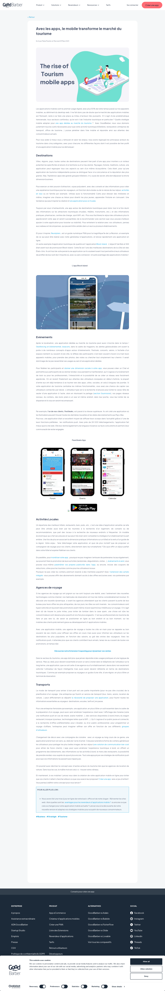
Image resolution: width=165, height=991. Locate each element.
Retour (32, 17)
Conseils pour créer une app (82, 891)
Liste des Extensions (58, 930)
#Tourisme (62, 816)
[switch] (64, 986)
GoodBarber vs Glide (98, 930)
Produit (39, 5)
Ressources (92, 5)
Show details (117, 987)
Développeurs (56, 953)
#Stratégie (51, 816)
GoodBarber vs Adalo (98, 913)
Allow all (146, 961)
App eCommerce (57, 913)
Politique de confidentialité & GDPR (28, 953)
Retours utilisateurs (58, 948)
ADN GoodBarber (19, 924)
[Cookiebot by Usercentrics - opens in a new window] (14, 986)
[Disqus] (82, 849)
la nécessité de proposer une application (90, 697)
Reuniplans (55, 233)
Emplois (15, 936)
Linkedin (138, 936)
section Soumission (102, 393)
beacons (66, 346)
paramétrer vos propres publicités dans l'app (74, 564)
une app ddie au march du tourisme (73, 123)
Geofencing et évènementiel (48, 346)
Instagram (139, 918)
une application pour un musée (83, 201)
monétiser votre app (59, 557)
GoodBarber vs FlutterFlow (100, 924)
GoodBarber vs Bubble (99, 918)
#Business (40, 816)
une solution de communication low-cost (111, 744)
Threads (138, 942)
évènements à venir (116, 561)
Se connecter (132, 5)
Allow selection (146, 969)
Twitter (137, 924)
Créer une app (105, 779)
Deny (146, 976)
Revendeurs (73, 5)
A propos (15, 913)
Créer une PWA (56, 924)
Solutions (55, 5)
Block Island (101, 244)
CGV (13, 948)
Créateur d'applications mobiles (64, 918)
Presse (14, 942)
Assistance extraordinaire (23, 918)
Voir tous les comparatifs (99, 942)
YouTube (138, 930)
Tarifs (108, 5)
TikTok (137, 948)
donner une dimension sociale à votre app (83, 368)
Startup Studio (18, 930)
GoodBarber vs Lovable (99, 936)
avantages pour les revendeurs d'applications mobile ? (88, 802)
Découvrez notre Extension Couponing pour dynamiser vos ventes (82, 651)
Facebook (139, 913)
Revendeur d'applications (61, 936)
